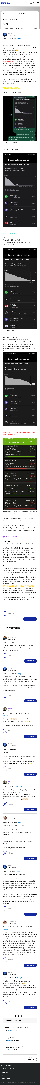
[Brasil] (5, 3)
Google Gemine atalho (14, 1037)
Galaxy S (19, 38)
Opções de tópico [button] (33, 18)
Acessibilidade (6, 1065)
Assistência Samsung (13, 1047)
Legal (3, 1075)
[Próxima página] (22, 632)
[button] (34, 34)
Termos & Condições (8, 1069)
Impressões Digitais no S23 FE (17, 1028)
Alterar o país (6, 1079)
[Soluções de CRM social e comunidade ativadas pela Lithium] (32, 1059)
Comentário (30, 619)
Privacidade (5, 1072)
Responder (30, 661)
